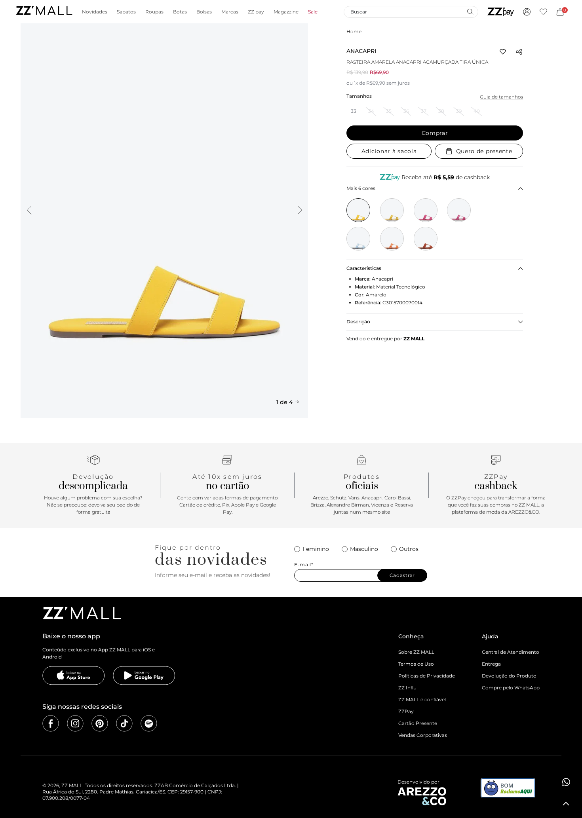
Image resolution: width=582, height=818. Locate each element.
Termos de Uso (416, 664)
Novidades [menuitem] (94, 12)
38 (441, 111)
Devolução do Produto (509, 676)
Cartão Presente (417, 723)
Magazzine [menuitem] (286, 12)
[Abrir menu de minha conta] (527, 12)
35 (389, 111)
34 (371, 111)
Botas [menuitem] (180, 12)
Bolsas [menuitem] (204, 12)
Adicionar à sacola (389, 151)
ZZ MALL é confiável (422, 699)
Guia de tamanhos (501, 97)
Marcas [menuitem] (229, 12)
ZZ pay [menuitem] (256, 12)
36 (406, 111)
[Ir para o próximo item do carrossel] (299, 210)
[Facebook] (50, 723)
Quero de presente (484, 151)
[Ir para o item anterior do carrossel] (29, 210)
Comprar (435, 133)
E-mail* (304, 564)
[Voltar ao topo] (566, 803)
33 (353, 111)
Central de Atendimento (510, 652)
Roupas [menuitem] (154, 12)
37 (423, 111)
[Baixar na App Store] (73, 675)
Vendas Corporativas (422, 735)
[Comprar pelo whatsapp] (566, 781)
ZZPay (406, 711)
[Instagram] (75, 723)
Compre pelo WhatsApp (511, 688)
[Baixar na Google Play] (144, 675)
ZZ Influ (407, 688)
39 (459, 111)
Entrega (491, 664)
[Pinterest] (99, 723)
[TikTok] (124, 723)
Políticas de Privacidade (426, 676)
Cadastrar (402, 575)
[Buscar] (470, 11)
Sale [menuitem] (313, 12)
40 (477, 111)
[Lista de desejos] (543, 12)
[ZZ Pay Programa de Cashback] (500, 12)
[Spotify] (149, 723)
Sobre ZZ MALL (416, 652)
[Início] (44, 11)
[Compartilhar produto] (519, 52)
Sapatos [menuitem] (126, 12)
